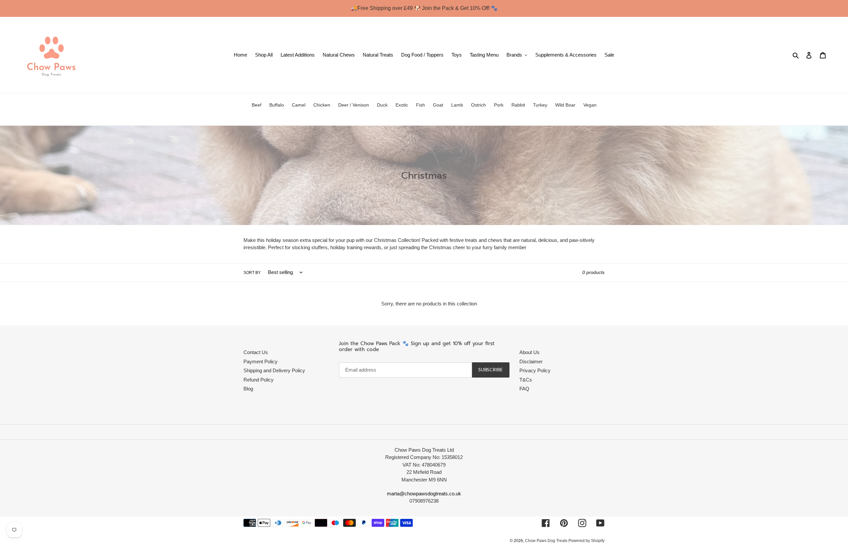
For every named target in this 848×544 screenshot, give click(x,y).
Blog (248, 388)
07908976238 (424, 501)
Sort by (252, 272)
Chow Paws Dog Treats (546, 540)
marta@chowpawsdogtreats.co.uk (424, 493)
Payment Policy (260, 361)
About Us (529, 352)
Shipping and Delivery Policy (274, 370)
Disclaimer (531, 361)
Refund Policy (258, 380)
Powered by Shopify (586, 540)
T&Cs (525, 380)
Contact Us (255, 352)
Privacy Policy (535, 370)
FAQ (524, 388)
